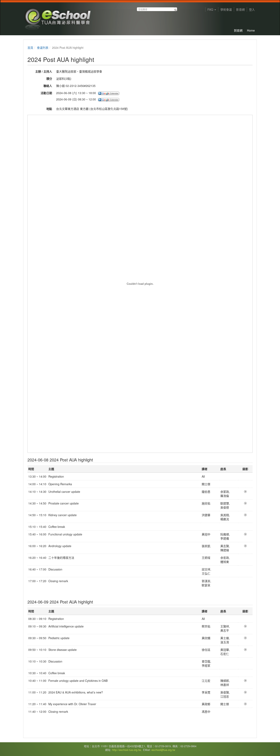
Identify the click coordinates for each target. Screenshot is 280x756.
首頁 (30, 48)
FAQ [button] (210, 9)
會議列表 (42, 48)
